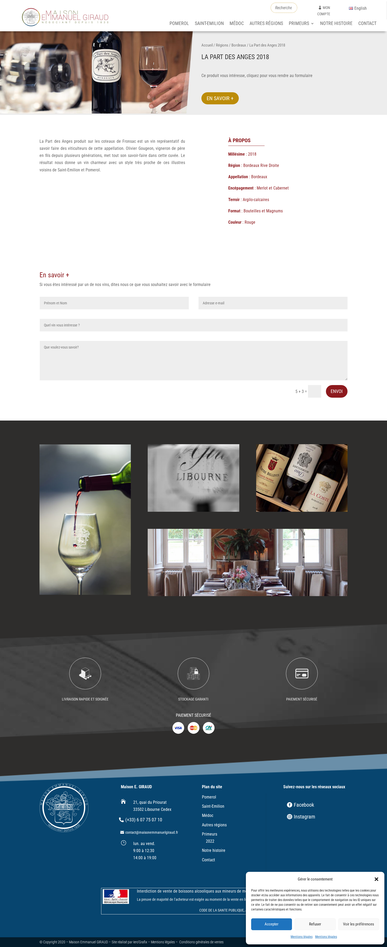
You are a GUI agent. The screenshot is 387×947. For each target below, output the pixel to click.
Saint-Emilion (209, 24)
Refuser (315, 924)
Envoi (337, 391)
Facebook (304, 805)
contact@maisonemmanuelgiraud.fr (151, 832)
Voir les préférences (358, 924)
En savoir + (220, 98)
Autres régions (266, 24)
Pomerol (179, 24)
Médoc (237, 24)
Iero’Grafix (140, 942)
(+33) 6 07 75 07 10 (143, 819)
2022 (210, 841)
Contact (367, 24)
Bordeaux (238, 45)
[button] (376, 879)
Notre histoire (336, 24)
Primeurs (299, 24)
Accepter (272, 924)
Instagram (304, 816)
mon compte (323, 11)
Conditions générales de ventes (201, 942)
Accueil (207, 45)
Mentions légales (301, 937)
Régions (222, 45)
